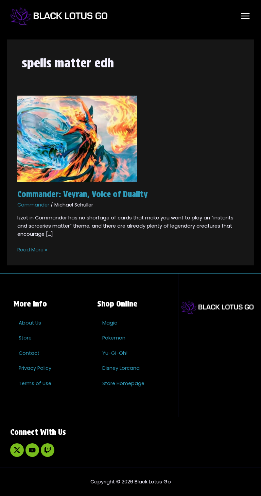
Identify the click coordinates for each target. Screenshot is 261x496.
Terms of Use (35, 383)
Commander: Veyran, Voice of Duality (82, 194)
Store (25, 337)
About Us (30, 322)
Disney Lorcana (121, 368)
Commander (33, 204)
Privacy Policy (35, 368)
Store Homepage (123, 383)
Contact (29, 353)
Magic (109, 322)
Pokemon (113, 337)
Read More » (32, 249)
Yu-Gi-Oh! (114, 353)
